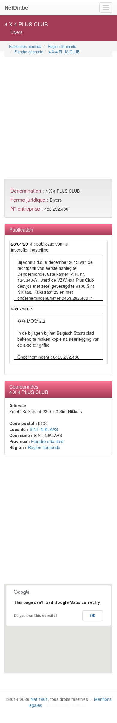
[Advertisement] (58, 115)
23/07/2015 (22, 309)
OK (92, 615)
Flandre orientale (28, 51)
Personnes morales (25, 46)
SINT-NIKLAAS (44, 429)
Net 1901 (39, 699)
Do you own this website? (36, 616)
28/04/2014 (22, 244)
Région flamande (62, 46)
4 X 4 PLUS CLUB (64, 51)
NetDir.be (16, 7)
